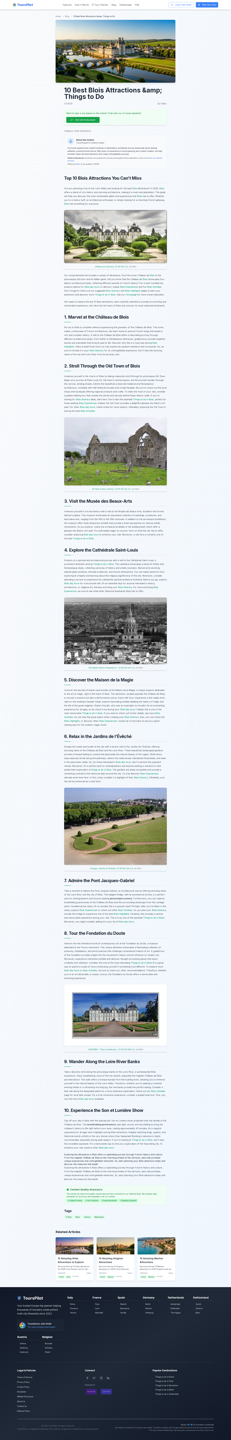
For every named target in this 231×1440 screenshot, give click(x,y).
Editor (78, 164)
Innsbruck (24, 1352)
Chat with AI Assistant (85, 120)
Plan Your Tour (209, 5)
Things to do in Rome (164, 1377)
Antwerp (48, 1348)
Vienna (23, 1343)
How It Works (82, 4)
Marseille (99, 1313)
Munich (148, 1308)
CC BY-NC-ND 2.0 (126, 1049)
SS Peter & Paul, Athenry (102, 489)
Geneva (199, 1308)
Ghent (47, 1352)
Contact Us (22, 1406)
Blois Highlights (132, 290)
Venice (73, 1313)
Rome (72, 1304)
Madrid (123, 1304)
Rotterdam (175, 1308)
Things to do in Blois (105, 294)
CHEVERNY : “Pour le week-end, (102, 1049)
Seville (123, 1313)
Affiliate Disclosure (25, 1396)
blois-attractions (83, 131)
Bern (198, 1313)
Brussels (48, 1343)
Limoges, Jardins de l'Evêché (102, 868)
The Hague (176, 1313)
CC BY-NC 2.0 (121, 266)
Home (58, 16)
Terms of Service (24, 1377)
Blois (134, 188)
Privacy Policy (23, 1382)
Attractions (99, 1217)
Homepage (131, 294)
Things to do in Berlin (164, 1390)
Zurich (198, 1304)
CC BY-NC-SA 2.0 (122, 489)
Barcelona (124, 1308)
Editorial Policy (23, 1411)
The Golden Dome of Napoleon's (102, 668)
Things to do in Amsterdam (167, 1394)
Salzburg (24, 1348)
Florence (74, 1308)
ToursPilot (33, 1298)
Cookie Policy (23, 1387)
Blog (113, 4)
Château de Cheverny (104, 266)
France (87, 1217)
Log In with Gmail (183, 5)
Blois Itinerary (113, 290)
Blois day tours (92, 287)
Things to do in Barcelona (166, 1385)
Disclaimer (21, 1392)
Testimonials (125, 4)
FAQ (137, 4)
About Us (21, 1401)
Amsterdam (175, 1304)
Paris (97, 1304)
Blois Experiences (129, 287)
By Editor (162, 103)
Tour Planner (101, 4)
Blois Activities (154, 287)
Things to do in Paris (164, 1381)
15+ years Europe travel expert (41, 1327)
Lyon (97, 1308)
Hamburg (149, 1313)
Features (67, 4)
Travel (68, 1217)
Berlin (147, 1304)
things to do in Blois (101, 769)
